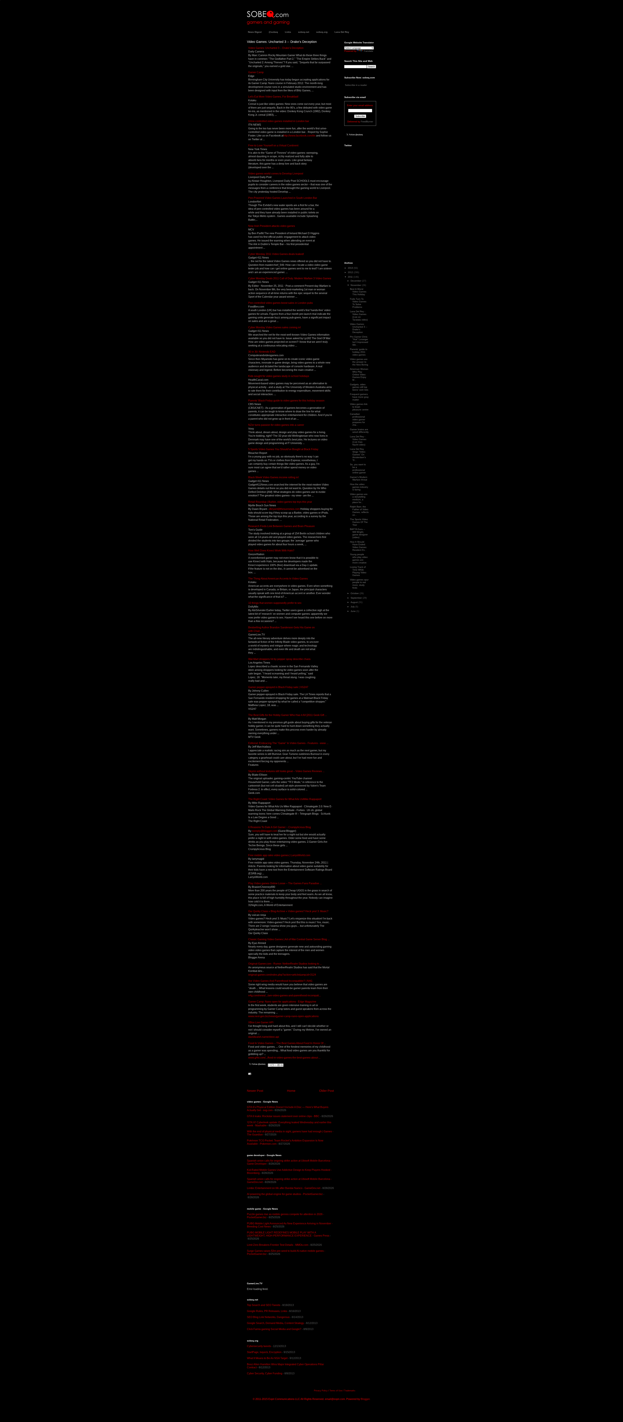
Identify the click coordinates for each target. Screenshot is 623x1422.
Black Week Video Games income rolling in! (273, 477)
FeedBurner (367, 121)
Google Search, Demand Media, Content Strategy (275, 1323)
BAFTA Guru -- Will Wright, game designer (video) (359, 533)
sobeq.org (322, 32)
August (354, 602)
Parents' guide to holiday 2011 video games (358, 352)
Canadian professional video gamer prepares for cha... (357, 419)
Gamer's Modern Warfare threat (358, 478)
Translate (368, 51)
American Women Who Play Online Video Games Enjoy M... (359, 374)
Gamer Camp (256, 72)
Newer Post (255, 1090)
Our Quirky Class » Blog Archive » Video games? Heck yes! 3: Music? (288, 911)
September (357, 598)
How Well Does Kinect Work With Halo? (271, 550)
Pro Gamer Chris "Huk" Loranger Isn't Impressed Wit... (359, 340)
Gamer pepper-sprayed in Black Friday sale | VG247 (278, 687)
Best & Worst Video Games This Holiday (358, 292)
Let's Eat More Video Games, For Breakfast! (273, 96)
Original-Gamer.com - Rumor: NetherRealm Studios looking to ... (285, 963)
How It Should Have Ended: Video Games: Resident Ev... (358, 546)
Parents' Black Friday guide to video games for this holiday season (286, 400)
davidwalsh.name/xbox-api (263, 1036)
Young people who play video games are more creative (359, 558)
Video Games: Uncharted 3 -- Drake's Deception (276, 48)
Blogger (365, 1399)
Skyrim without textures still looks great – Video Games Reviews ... (286, 771)
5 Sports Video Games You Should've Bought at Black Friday (283, 449)
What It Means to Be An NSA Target (267, 1358)
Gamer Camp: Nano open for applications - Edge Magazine (282, 1001)
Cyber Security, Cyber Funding (264, 1373)
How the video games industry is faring (359, 487)
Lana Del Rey (342, 32)
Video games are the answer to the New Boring (359, 362)
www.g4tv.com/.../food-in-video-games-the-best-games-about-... (284, 1057)
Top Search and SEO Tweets (263, 1305)
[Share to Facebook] (278, 1065)
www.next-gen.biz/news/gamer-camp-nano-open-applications (283, 1016)
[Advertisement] (285, 1269)
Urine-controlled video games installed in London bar (278, 121)
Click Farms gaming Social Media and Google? (274, 1329)
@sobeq (273, 32)
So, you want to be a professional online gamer (358, 468)
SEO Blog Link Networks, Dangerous (268, 1317)
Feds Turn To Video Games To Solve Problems (358, 303)
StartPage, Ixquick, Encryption (264, 1352)
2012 (351, 272)
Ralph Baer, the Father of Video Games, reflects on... (359, 510)
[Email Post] (249, 1073)
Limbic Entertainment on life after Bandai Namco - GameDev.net (283, 1188)
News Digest (255, 32)
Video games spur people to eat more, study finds (359, 583)
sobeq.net (303, 32)
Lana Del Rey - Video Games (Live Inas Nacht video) (358, 440)
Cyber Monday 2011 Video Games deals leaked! (276, 254)
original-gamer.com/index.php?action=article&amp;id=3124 (282, 974)
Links (288, 32)
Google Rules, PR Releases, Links (267, 1311)
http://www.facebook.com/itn (299, 135)
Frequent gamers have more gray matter (359, 397)
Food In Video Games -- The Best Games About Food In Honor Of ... (287, 1043)
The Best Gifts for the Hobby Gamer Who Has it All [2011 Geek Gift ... (287, 715)
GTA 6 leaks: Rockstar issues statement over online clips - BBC (283, 1116)
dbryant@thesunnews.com (284, 509)
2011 (350, 277)
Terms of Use (336, 1390)
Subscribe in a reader (356, 85)
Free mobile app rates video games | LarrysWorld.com (279, 855)
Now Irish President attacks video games (271, 226)
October (355, 593)
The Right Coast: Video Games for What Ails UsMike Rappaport (284, 799)
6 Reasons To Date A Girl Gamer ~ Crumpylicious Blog (279, 827)
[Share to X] (275, 1065)
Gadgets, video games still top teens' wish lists (359, 387)
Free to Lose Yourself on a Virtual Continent (273, 145)
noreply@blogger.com (264, 831)
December (356, 280)
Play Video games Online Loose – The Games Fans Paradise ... (285, 883)
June (353, 611)
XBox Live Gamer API (260, 1022)
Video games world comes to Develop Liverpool (275, 173)
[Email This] (269, 1065)
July (353, 606)
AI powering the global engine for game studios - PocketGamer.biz (285, 1194)
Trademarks (349, 1390)
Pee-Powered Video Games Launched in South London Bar (282, 198)
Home (291, 1090)
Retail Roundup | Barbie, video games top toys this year (280, 501)
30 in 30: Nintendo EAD (261, 351)
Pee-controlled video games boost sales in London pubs (280, 303)
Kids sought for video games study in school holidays (278, 376)
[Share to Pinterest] (281, 1065)
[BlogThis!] (272, 1065)
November (356, 285)
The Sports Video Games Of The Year (359, 522)
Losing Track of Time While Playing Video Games (358, 571)
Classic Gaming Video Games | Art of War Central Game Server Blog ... (289, 939)
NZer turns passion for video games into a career (276, 425)
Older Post (326, 1090)
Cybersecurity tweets (259, 1346)
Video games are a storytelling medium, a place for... (358, 498)
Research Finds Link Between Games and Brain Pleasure (281, 526)
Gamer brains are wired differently (359, 430)
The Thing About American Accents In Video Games (278, 578)
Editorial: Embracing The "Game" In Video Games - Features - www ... (288, 743)
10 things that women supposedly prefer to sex (274, 603)
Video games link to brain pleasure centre (359, 407)
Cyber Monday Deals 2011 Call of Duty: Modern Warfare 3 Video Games (289, 278)
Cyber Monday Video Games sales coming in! (274, 327)
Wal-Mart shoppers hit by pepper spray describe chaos (279, 659)
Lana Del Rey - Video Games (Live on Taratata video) (359, 315)
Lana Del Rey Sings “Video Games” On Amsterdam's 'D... (358, 454)
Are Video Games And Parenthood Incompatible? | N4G (280, 980)
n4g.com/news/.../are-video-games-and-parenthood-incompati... (284, 995)
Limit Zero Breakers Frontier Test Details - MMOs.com (277, 1244)
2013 (351, 268)
